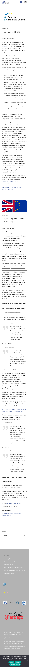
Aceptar (11, 662)
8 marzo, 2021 (5, 215)
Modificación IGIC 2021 (11, 32)
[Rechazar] (27, 661)
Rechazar (18, 662)
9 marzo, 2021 (5, 28)
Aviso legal (7, 558)
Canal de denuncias (9, 573)
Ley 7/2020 (6, 46)
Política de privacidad (9, 561)
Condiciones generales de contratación (13, 567)
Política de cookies (8, 564)
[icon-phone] (21, 2)
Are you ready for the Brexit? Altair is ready (13, 220)
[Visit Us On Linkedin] (4, 584)
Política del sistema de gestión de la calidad (14, 570)
